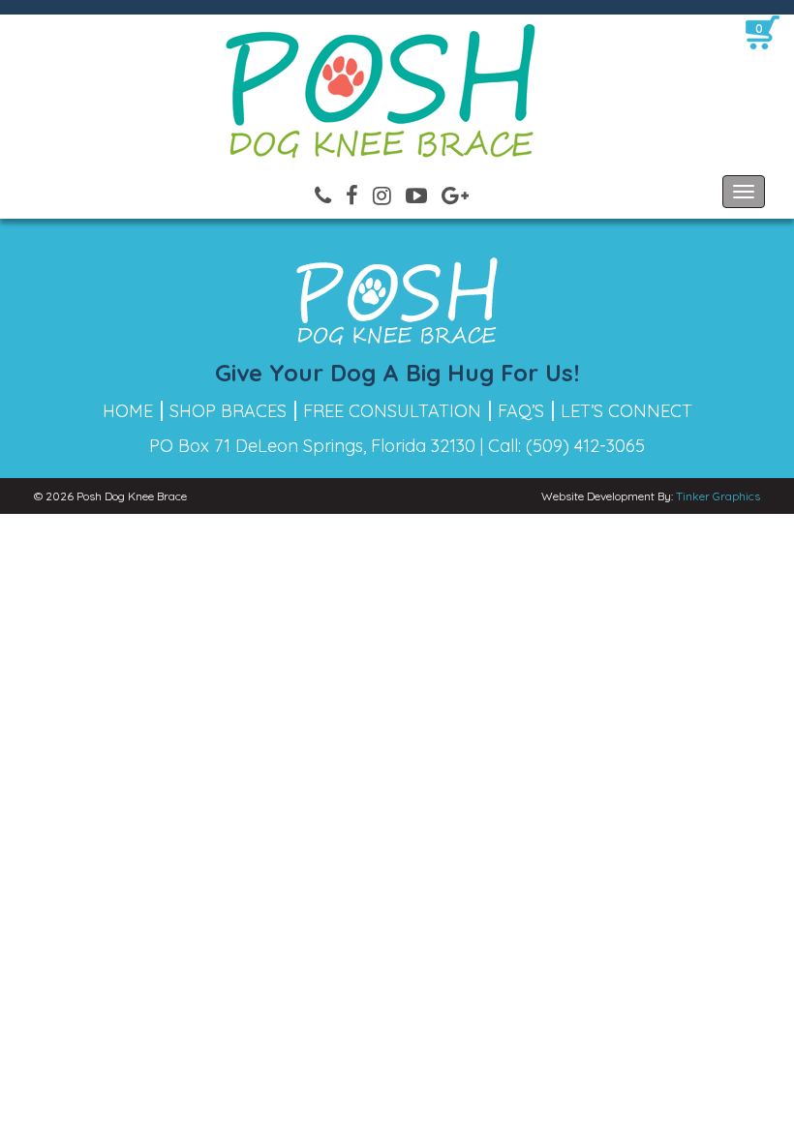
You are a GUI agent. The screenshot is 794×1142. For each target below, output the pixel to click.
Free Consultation (392, 411)
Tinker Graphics (718, 496)
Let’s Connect (626, 411)
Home (128, 411)
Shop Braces (228, 411)
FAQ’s (521, 411)
